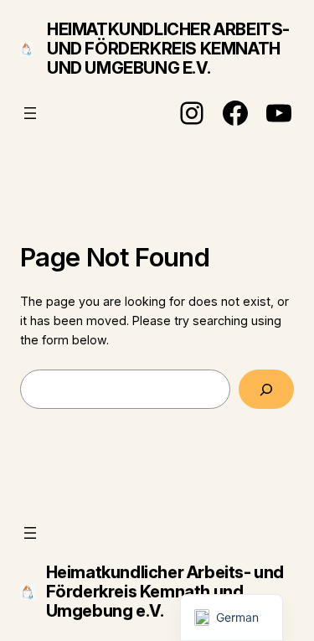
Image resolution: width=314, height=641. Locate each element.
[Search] (266, 389)
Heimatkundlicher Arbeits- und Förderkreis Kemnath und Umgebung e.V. (168, 48)
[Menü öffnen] (30, 113)
